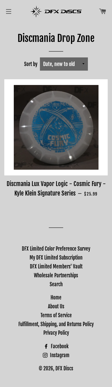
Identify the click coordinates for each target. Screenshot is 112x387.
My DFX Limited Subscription (56, 258)
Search (56, 284)
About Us (56, 306)
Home (56, 298)
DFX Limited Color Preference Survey (56, 249)
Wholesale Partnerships (56, 275)
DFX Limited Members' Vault (56, 267)
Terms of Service (56, 315)
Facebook (59, 346)
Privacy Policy (56, 333)
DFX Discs (64, 368)
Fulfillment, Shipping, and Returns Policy (56, 324)
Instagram (59, 355)
